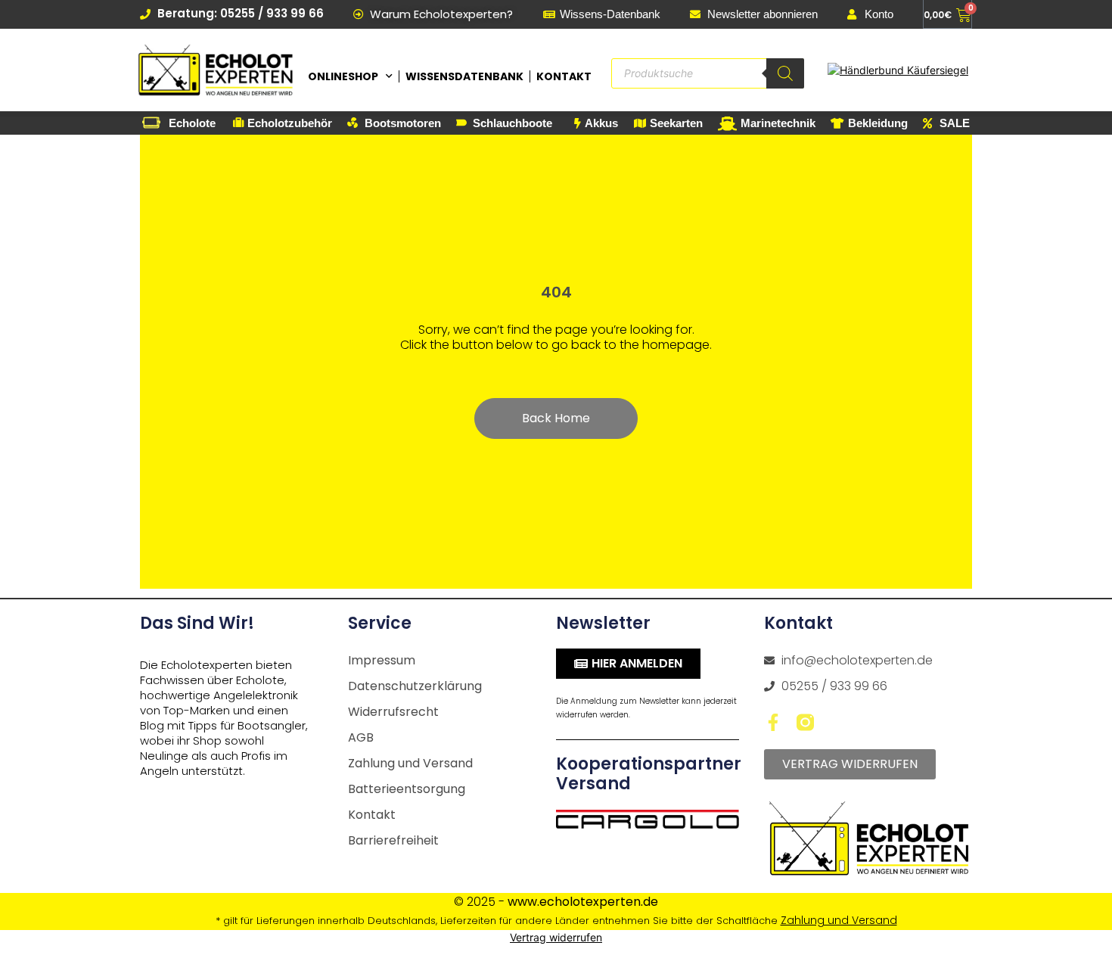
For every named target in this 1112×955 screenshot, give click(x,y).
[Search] (785, 73)
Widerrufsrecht (393, 711)
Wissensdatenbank (464, 76)
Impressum (381, 660)
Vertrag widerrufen (556, 937)
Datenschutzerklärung (415, 686)
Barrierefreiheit (393, 840)
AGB (361, 737)
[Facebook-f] (772, 722)
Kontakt (564, 76)
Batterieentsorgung (406, 789)
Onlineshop (343, 76)
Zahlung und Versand (410, 763)
